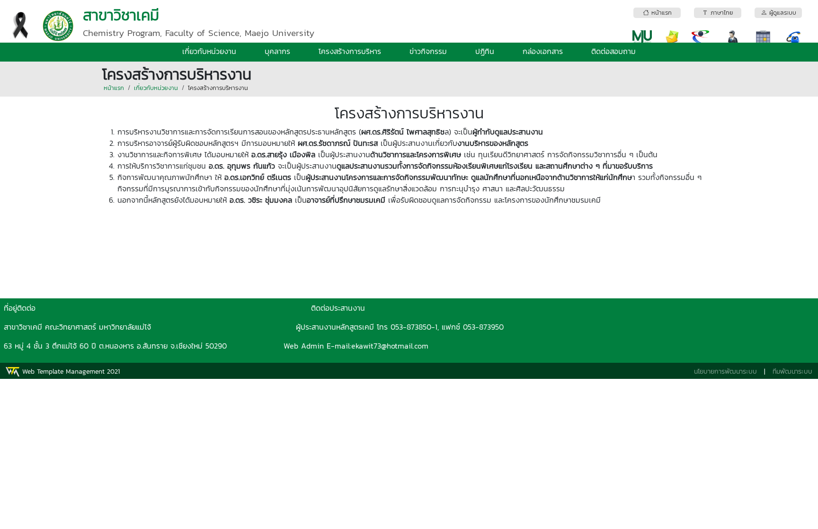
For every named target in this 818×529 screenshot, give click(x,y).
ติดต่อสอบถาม (613, 51)
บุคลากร (277, 51)
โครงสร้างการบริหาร (350, 51)
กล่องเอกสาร (543, 51)
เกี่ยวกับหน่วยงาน (209, 51)
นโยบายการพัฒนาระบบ (725, 372)
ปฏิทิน (484, 51)
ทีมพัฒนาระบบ (792, 372)
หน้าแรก (114, 87)
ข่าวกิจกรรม (428, 51)
